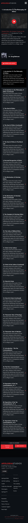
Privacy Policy (4, 501)
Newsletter (4, 498)
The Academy (16, 483)
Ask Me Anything (5, 481)
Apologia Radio (5, 478)
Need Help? (4, 509)
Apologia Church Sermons (17, 487)
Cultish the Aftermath (6, 486)
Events (15, 491)
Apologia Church (10, 465)
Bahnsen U (15, 478)
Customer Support (9, 468)
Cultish (3, 483)
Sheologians (4, 489)
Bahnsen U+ (16, 481)
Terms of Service (5, 504)
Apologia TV (4, 491)
